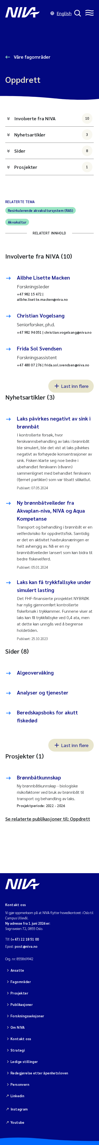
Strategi (18, 1050)
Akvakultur (17, 222)
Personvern (20, 1084)
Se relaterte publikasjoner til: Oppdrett (47, 819)
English (64, 13)
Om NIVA (18, 1027)
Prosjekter (51, 167)
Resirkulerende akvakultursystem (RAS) (40, 210)
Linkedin (17, 1095)
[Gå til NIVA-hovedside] (26, 13)
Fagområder (21, 981)
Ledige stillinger (24, 1061)
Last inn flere (74, 386)
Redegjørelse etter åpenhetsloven (39, 1073)
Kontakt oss (21, 1038)
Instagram (19, 1109)
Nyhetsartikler (51, 134)
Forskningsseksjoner (27, 1016)
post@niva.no (26, 946)
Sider (51, 151)
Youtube (18, 1122)
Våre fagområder (31, 57)
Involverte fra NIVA (51, 118)
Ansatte (17, 970)
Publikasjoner (22, 1004)
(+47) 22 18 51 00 (25, 939)
